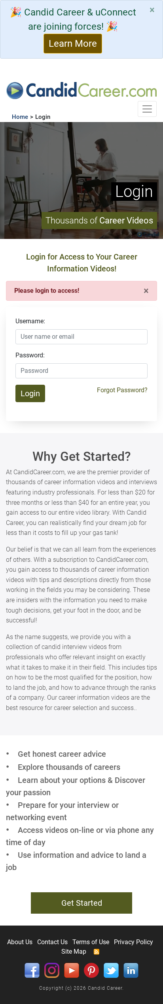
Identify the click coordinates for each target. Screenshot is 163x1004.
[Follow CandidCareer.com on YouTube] (71, 969)
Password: (30, 355)
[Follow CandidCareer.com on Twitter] (111, 969)
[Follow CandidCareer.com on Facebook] (32, 969)
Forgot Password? (122, 390)
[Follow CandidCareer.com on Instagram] (51, 969)
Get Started (81, 903)
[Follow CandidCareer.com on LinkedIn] (130, 969)
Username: (30, 321)
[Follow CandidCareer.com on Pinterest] (91, 969)
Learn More (73, 43)
